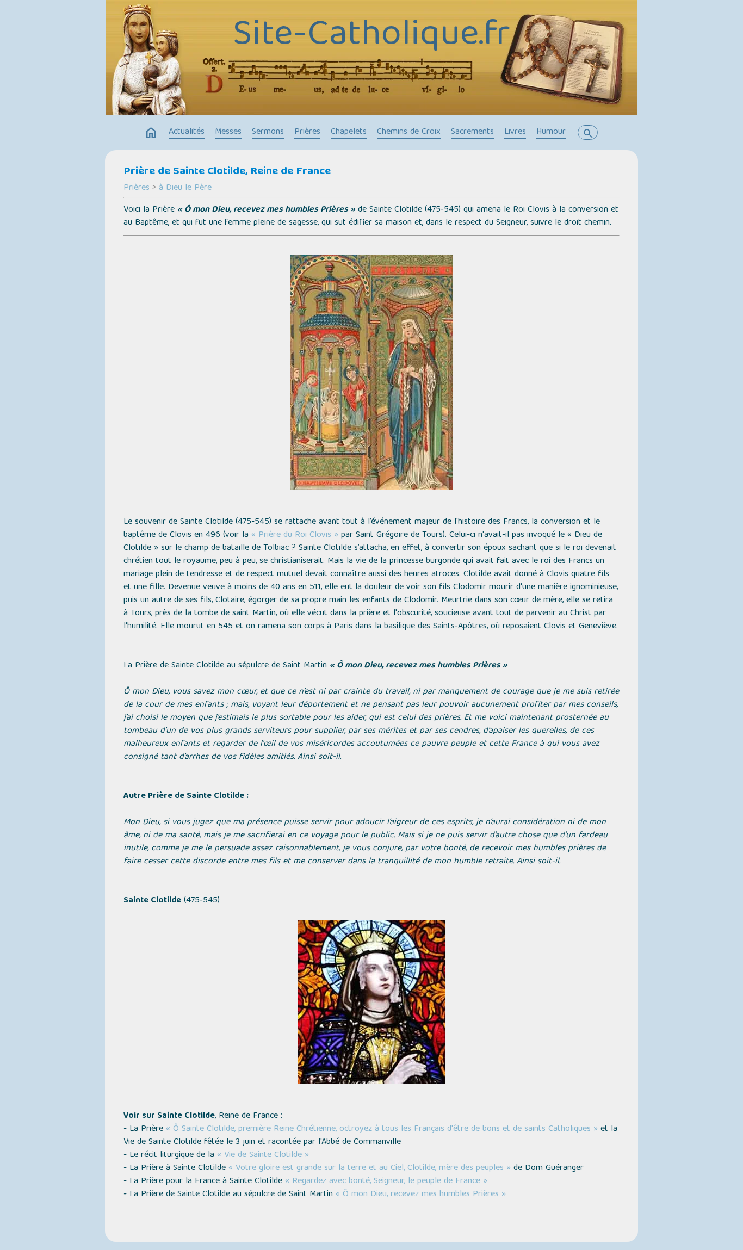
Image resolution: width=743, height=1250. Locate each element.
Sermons (268, 132)
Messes (228, 132)
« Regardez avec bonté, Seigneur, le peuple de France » (386, 1181)
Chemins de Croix (409, 132)
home (151, 133)
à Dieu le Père (185, 188)
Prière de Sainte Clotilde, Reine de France (227, 172)
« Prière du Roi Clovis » (294, 535)
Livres (515, 132)
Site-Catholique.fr (371, 36)
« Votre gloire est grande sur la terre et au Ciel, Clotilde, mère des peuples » (369, 1168)
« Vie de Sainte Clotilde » (263, 1155)
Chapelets (349, 132)
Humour (551, 132)
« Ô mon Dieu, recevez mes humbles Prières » (421, 1194)
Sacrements (472, 132)
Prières (307, 132)
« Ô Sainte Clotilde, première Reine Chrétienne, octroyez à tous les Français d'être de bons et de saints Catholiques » (382, 1129)
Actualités (187, 132)
